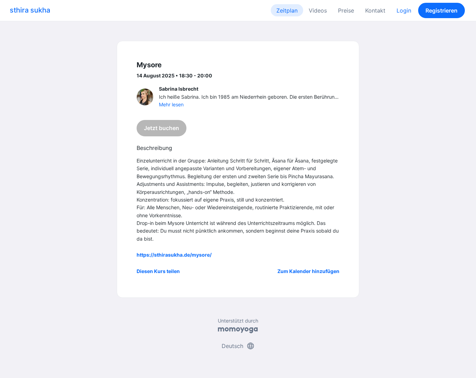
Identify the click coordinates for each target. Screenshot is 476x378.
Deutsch (238, 346)
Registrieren (441, 10)
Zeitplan (287, 10)
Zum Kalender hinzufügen (308, 271)
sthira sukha (30, 10)
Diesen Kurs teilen (158, 271)
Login (404, 10)
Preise (346, 10)
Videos (318, 10)
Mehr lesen (171, 104)
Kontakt (375, 10)
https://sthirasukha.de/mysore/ (174, 255)
